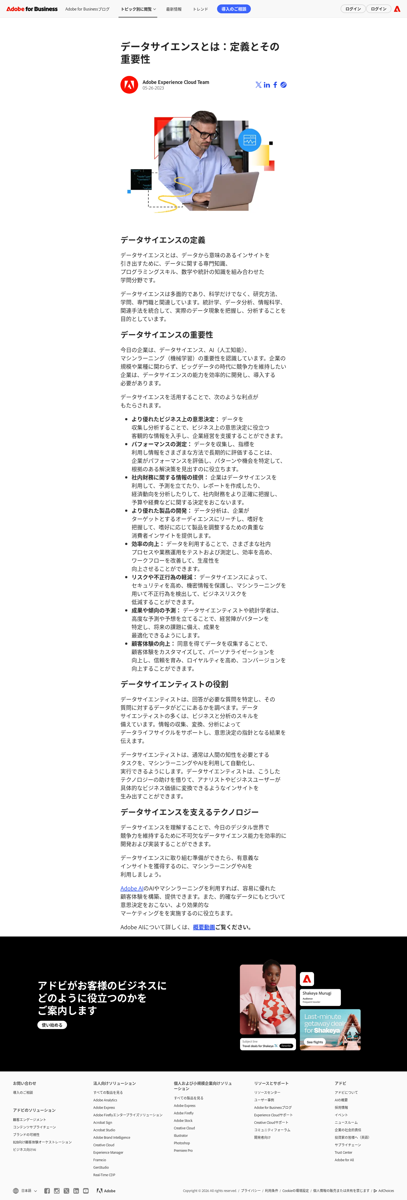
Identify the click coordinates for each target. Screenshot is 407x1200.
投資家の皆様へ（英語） (353, 1137)
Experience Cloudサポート (273, 1114)
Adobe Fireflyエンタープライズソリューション (125, 1114)
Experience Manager (108, 1152)
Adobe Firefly (184, 1113)
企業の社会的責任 (348, 1129)
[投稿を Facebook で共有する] (275, 85)
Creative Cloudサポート (271, 1122)
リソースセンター (267, 1092)
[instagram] (57, 1191)
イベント (341, 1114)
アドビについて (346, 1092)
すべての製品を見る (108, 1092)
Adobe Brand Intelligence (111, 1137)
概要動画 (204, 927)
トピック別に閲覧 (136, 9)
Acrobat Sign (102, 1122)
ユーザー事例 (264, 1099)
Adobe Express (104, 1107)
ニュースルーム (346, 1122)
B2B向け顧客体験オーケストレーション (42, 1142)
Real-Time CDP (104, 1174)
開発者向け (262, 1137)
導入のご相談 (233, 9)
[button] (24, 1190)
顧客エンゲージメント (29, 1119)
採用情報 (341, 1107)
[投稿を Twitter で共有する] (259, 85)
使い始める (52, 1025)
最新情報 (174, 9)
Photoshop (182, 1142)
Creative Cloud (103, 1144)
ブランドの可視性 (26, 1134)
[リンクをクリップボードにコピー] (283, 85)
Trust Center (343, 1152)
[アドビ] (397, 8)
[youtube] (86, 1191)
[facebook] (47, 1191)
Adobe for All (344, 1159)
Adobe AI (131, 888)
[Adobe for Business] (32, 8)
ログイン (353, 8)
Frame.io (99, 1159)
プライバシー (251, 1190)
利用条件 (271, 1190)
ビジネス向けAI (24, 1149)
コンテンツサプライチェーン (34, 1127)
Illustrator (181, 1135)
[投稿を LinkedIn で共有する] (267, 85)
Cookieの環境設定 (295, 1190)
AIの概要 (341, 1099)
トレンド (200, 9)
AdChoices (386, 1190)
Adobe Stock (183, 1120)
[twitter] (66, 1191)
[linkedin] (76, 1191)
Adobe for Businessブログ (87, 9)
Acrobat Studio (104, 1129)
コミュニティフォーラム (272, 1129)
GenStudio (101, 1167)
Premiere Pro (183, 1150)
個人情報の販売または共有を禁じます (341, 1190)
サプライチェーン (348, 1144)
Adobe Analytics (105, 1099)
